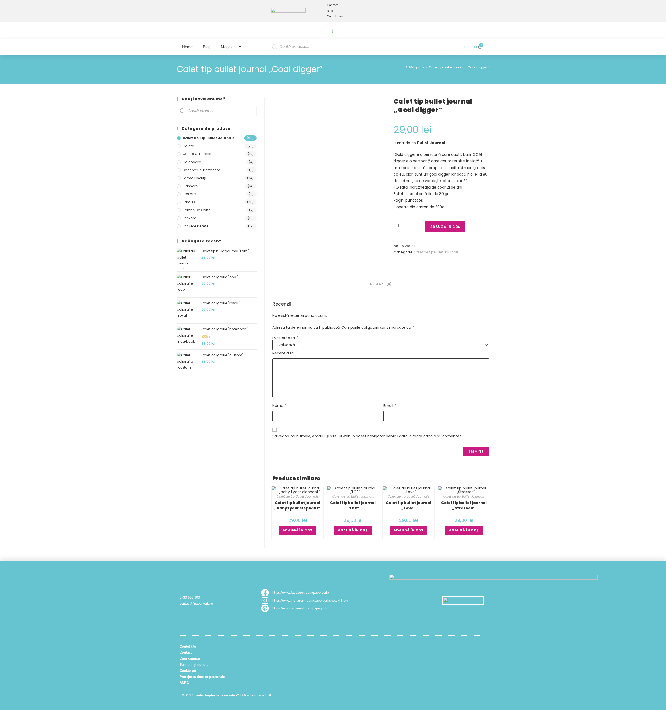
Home (187, 46)
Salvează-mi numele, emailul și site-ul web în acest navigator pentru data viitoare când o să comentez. (367, 436)
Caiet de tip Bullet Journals (436, 252)
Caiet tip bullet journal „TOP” (353, 505)
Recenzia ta (284, 353)
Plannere (190, 186)
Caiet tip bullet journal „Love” (408, 505)
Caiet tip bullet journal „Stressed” (464, 505)
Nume (279, 405)
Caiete (188, 146)
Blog (206, 46)
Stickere (189, 218)
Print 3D (189, 201)
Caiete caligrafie (197, 153)
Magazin (228, 46)
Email (389, 405)
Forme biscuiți (194, 178)
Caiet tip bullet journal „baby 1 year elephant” (297, 505)
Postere (189, 193)
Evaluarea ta (285, 338)
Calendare (192, 161)
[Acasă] (403, 67)
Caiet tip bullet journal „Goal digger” (459, 67)
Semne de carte (197, 210)
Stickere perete (196, 226)
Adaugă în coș (445, 226)
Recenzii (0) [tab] (381, 284)
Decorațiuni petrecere (201, 169)
